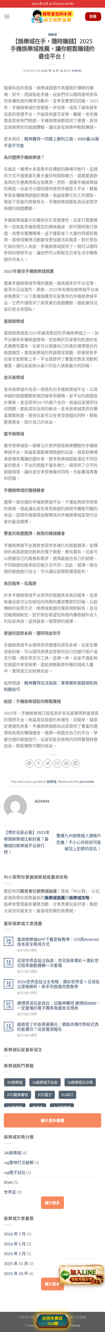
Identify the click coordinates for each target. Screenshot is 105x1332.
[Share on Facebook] (38, 763)
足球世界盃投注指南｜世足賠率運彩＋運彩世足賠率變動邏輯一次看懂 (58, 963)
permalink (87, 781)
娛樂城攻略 (79, 897)
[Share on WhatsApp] (29, 763)
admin (77, 70)
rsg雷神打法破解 (19, 1162)
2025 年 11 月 (16, 1263)
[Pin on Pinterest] (66, 763)
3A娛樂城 (14, 1082)
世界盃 (10, 1192)
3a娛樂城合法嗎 (80, 1082)
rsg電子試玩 (14, 1172)
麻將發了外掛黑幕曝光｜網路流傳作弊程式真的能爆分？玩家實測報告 (58, 1026)
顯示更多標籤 (52, 1120)
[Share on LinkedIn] (75, 763)
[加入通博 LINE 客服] (81, 1275)
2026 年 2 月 (15, 1253)
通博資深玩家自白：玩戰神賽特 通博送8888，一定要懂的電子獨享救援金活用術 (58, 1005)
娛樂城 (52, 34)
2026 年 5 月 (15, 1243)
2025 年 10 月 (16, 1273)
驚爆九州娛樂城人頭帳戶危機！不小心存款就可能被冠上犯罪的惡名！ (78, 842)
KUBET (67, 1095)
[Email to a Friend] (57, 763)
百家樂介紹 (27, 1317)
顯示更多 (52, 1203)
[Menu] (7, 16)
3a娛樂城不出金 (45, 1082)
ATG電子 (45, 1095)
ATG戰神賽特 (17, 1095)
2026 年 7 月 (15, 1233)
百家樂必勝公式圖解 (71, 1317)
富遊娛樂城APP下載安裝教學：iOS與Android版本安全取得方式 (58, 941)
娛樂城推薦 (55, 897)
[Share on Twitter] (48, 763)
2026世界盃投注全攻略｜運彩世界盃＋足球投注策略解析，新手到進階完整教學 (58, 984)
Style (8, 1182)
